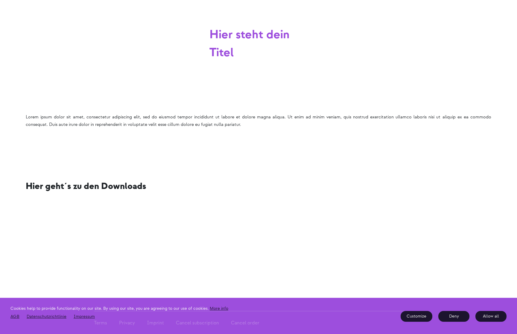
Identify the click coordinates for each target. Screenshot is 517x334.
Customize (416, 316)
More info (219, 308)
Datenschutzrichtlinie (46, 316)
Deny (454, 316)
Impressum (84, 316)
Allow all (491, 316)
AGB (14, 316)
